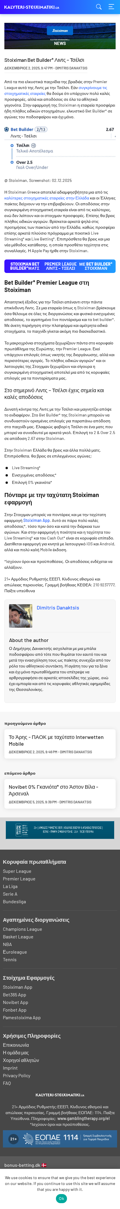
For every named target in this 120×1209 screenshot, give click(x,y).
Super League (17, 871)
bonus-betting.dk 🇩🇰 (25, 1165)
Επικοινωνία (16, 1045)
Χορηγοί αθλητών (21, 1060)
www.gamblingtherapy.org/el (83, 1118)
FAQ (7, 1083)
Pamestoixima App (22, 1017)
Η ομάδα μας (16, 1052)
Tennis (10, 959)
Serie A (10, 893)
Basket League (18, 936)
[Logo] (60, 1095)
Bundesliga (14, 901)
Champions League (22, 929)
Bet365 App (14, 994)
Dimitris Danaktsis (58, 607)
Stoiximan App (36, 520)
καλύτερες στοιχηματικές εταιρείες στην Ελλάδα (46, 197)
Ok (61, 1198)
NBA (7, 944)
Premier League (19, 878)
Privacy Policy (16, 1075)
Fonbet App (15, 1009)
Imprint (10, 1067)
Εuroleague (15, 951)
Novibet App (15, 1002)
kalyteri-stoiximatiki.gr (33, 7)
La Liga (10, 886)
